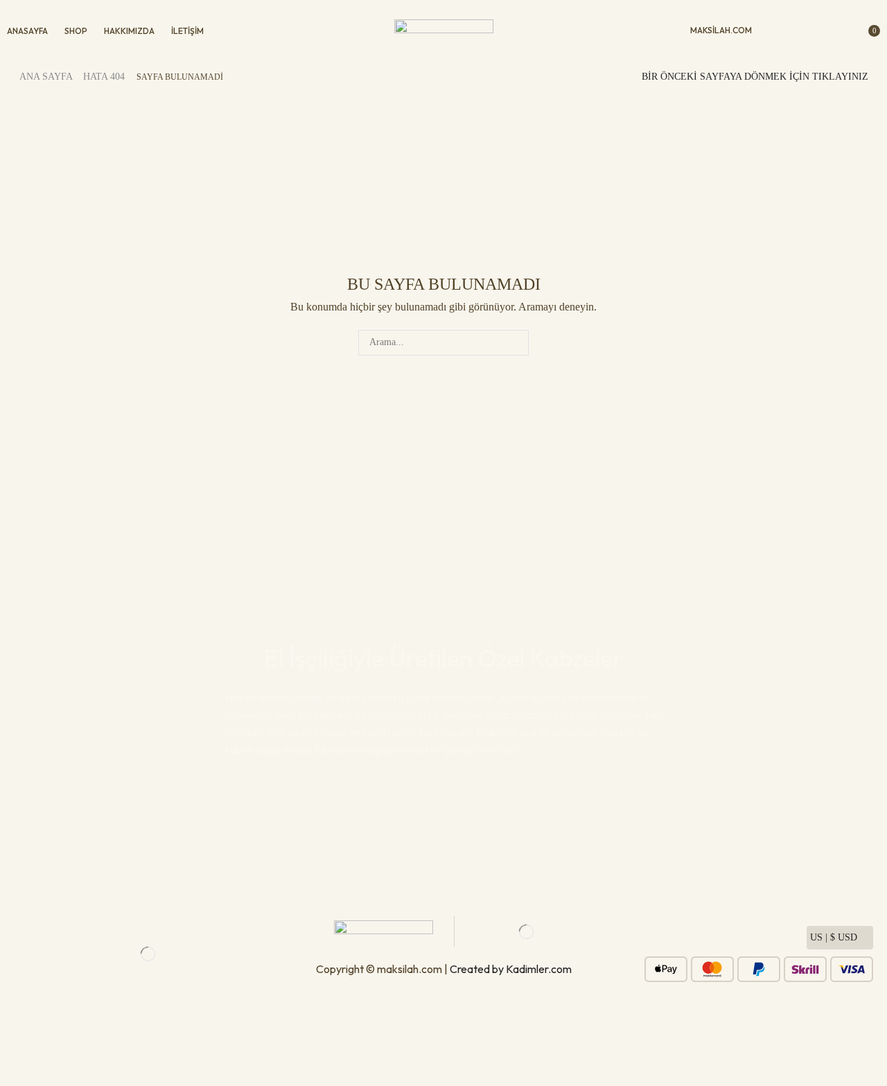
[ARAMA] (516, 343)
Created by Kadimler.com (511, 969)
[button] (777, 31)
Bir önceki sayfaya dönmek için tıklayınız (755, 76)
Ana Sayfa (46, 76)
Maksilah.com (721, 30)
